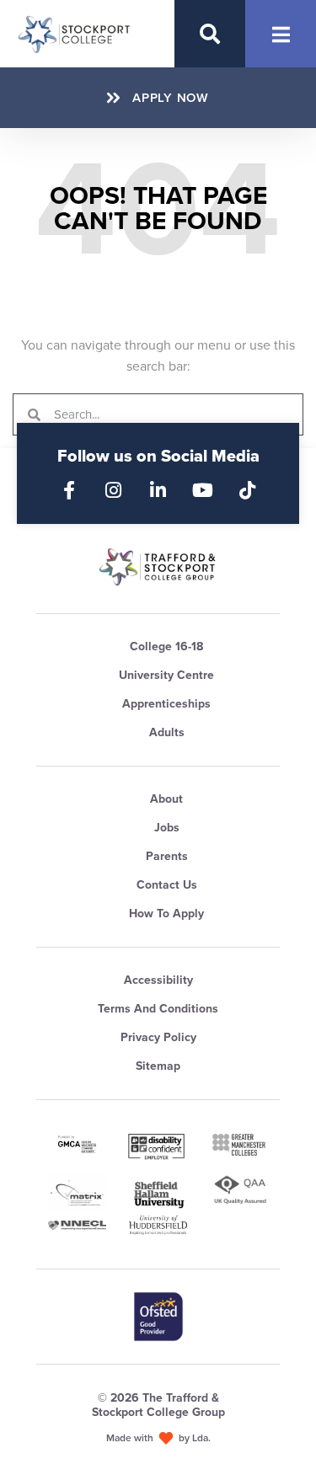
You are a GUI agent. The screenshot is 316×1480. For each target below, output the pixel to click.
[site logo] (157, 567)
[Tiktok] (247, 490)
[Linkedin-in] (158, 490)
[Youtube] (203, 490)
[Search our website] (210, 34)
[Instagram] (113, 490)
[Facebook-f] (69, 490)
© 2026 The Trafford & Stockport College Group (158, 1405)
